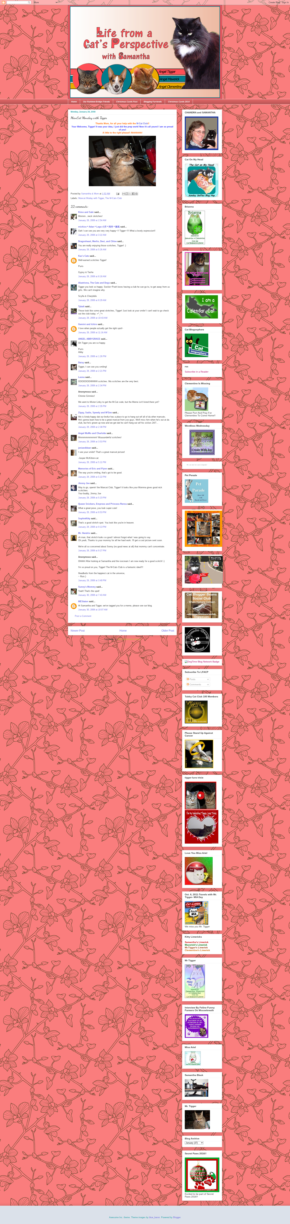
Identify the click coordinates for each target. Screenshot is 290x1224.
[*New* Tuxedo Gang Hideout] (197, 651)
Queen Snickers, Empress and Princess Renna (102, 504)
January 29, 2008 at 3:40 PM (92, 580)
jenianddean (84, 448)
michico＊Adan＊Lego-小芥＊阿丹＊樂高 (99, 226)
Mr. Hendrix (84, 533)
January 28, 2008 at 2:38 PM (92, 427)
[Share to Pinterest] (136, 193)
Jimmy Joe (84, 483)
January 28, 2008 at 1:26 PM (92, 356)
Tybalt (81, 306)
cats (198, 465)
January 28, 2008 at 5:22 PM (92, 477)
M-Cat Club (142, 123)
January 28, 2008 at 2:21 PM (92, 371)
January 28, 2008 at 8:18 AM (92, 276)
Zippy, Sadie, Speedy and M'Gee (95, 412)
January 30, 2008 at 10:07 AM (92, 609)
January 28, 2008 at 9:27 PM (92, 550)
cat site (191, 465)
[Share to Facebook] (133, 193)
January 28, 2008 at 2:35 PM (92, 406)
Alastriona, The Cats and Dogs (94, 283)
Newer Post (78, 630)
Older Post (167, 630)
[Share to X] (130, 193)
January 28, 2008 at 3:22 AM (92, 235)
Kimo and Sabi (86, 212)
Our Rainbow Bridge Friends (96, 102)
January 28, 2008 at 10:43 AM (92, 318)
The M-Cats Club (113, 198)
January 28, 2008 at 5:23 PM (92, 497)
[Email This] (123, 193)
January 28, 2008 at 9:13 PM (92, 527)
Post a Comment (83, 616)
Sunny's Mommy (87, 587)
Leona (81, 377)
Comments (195, 684)
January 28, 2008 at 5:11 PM (92, 462)
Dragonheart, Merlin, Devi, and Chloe (97, 241)
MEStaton (83, 601)
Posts (192, 679)
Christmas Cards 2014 (179, 102)
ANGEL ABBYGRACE (89, 339)
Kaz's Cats (83, 256)
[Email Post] (117, 193)
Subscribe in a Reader (196, 371)
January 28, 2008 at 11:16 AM (92, 332)
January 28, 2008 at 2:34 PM (92, 385)
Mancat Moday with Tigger (91, 198)
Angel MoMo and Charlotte (92, 433)
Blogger (176, 1217)
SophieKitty (84, 518)
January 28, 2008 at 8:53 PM (92, 512)
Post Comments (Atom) (129, 639)
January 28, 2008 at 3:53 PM (92, 441)
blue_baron (154, 1217)
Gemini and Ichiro (87, 324)
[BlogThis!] (127, 193)
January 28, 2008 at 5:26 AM (92, 249)
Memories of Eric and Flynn (92, 468)
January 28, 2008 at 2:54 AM (92, 220)
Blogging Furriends (153, 102)
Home (74, 102)
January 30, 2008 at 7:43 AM (92, 595)
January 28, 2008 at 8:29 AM (92, 300)
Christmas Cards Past (126, 102)
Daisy (81, 362)
